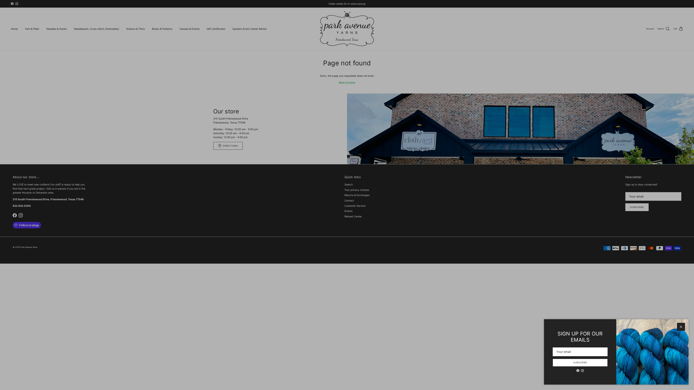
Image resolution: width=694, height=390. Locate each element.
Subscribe (580, 362)
